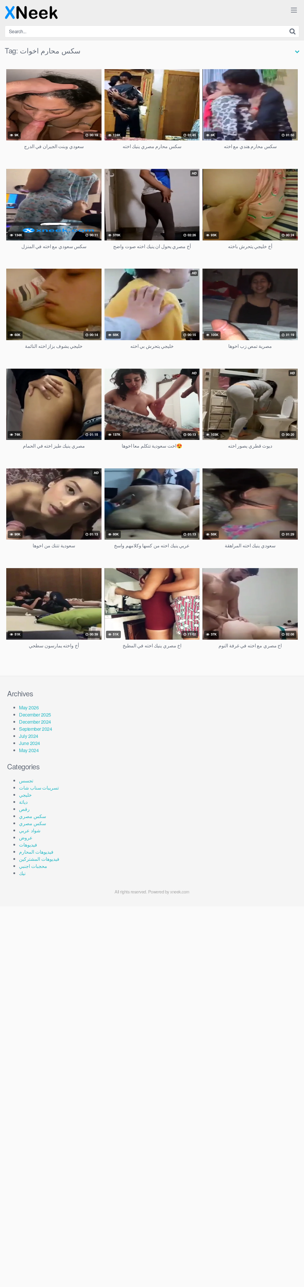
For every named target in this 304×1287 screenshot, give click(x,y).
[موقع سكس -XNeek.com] (31, 13)
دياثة (23, 801)
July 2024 (28, 736)
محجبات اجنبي (33, 866)
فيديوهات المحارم (36, 851)
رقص (24, 809)
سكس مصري (32, 816)
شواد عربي (29, 830)
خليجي (25, 794)
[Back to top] (287, 1268)
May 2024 (29, 750)
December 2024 (35, 721)
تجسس (26, 780)
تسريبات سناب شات (39, 787)
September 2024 (35, 728)
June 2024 (29, 743)
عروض (26, 837)
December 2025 (35, 714)
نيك (22, 873)
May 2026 (29, 707)
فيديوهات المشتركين (39, 858)
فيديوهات (28, 844)
